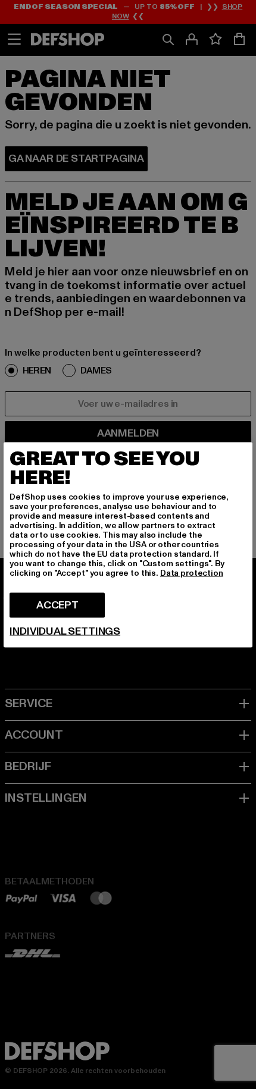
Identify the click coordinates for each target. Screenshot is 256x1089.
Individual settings (65, 631)
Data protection (191, 572)
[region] (128, 544)
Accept (57, 604)
